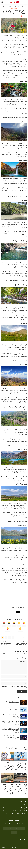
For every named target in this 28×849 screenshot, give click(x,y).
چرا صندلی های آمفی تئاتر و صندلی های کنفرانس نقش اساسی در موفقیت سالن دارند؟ (21, 789)
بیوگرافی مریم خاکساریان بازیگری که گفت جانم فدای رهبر (15, 805)
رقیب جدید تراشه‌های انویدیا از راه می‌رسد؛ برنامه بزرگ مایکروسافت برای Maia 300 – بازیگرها (10, 722)
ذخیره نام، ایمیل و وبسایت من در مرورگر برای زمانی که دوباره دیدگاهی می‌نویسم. (14, 687)
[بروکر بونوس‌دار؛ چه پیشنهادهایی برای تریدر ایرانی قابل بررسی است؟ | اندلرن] (23, 709)
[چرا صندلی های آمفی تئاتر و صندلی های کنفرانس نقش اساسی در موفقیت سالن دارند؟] (20, 778)
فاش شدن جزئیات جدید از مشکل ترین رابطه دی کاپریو (16, 813)
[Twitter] (9, 637)
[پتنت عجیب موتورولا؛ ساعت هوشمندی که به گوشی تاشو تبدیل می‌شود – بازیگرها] (23, 737)
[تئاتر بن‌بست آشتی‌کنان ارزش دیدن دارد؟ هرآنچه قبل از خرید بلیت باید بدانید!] (23, 702)
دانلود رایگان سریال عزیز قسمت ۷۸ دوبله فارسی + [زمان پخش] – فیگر (14, 807)
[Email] (2, 637)
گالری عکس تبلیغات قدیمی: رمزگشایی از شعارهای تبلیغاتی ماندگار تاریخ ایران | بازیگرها (8, 789)
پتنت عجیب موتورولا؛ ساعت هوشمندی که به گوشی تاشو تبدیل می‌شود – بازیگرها (11, 736)
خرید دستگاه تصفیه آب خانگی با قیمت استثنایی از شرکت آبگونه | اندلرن (8, 766)
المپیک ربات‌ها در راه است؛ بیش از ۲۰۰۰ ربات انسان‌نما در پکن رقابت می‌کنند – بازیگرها (11, 715)
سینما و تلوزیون (14, 8)
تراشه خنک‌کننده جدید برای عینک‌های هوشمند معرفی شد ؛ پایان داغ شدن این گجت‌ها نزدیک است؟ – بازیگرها (10, 729)
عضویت (14, 832)
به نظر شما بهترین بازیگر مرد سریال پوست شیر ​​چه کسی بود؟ (15, 810)
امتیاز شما (25, 658)
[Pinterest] (6, 637)
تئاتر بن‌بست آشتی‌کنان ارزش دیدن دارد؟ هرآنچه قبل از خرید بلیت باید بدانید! (10, 701)
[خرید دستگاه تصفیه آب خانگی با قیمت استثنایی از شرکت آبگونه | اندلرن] (7, 756)
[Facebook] (13, 637)
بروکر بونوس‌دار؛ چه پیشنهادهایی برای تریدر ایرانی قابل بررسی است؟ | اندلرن (10, 708)
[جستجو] (2, 2)
